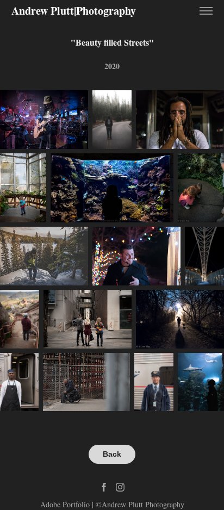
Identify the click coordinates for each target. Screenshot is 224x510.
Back (112, 454)
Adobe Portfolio (65, 504)
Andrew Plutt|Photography (73, 10)
